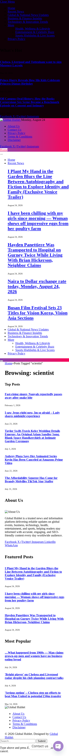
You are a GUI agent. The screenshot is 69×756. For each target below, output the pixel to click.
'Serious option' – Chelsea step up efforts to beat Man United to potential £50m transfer (33, 694)
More (11, 25)
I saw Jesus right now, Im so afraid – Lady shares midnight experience (32, 414)
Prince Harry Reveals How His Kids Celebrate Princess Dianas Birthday (30, 82)
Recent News (16, 11)
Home (11, 8)
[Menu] (1, 154)
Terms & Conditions (20, 136)
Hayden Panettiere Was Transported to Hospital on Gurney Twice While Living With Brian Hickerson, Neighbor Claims (35, 255)
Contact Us (14, 129)
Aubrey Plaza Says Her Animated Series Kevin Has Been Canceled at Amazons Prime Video (34, 460)
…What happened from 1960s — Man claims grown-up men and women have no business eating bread (34, 656)
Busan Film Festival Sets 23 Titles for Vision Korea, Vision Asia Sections (37, 312)
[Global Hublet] (10, 119)
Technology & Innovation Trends (28, 21)
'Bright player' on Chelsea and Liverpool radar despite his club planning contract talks (34, 676)
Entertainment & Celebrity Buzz (34, 32)
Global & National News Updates (28, 15)
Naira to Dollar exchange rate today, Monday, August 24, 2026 (37, 286)
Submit (42, 741)
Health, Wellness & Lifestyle (32, 28)
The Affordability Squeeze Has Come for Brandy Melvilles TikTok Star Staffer (31, 479)
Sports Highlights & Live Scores (35, 35)
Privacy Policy (16, 39)
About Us (14, 126)
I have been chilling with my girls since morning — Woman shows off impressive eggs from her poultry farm (38, 221)
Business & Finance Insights (25, 18)
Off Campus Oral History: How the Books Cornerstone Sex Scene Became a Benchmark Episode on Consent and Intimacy (29, 102)
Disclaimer (14, 140)
